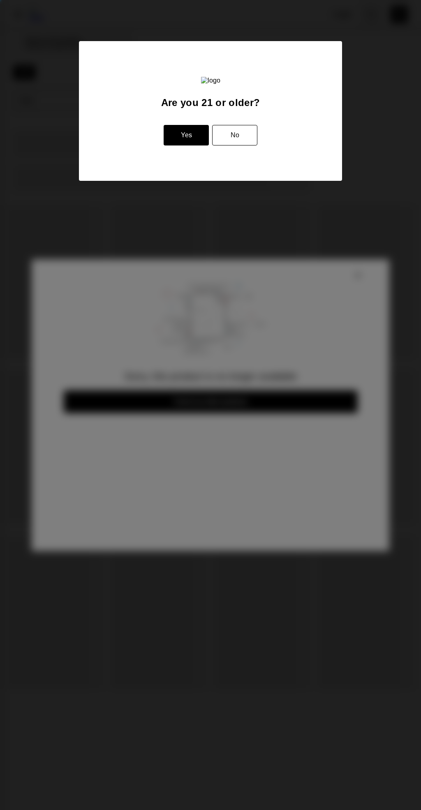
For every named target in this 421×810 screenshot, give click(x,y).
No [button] (235, 135)
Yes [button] (186, 135)
